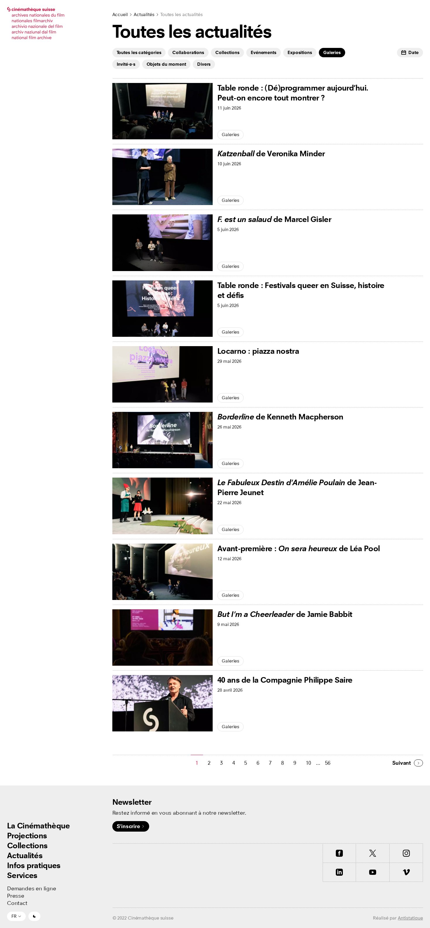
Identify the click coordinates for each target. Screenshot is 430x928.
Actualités (24, 855)
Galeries (332, 52)
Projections (27, 835)
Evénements (263, 52)
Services (22, 875)
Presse (15, 896)
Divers (204, 64)
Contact (17, 903)
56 (328, 763)
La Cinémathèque (38, 825)
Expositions (300, 52)
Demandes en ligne (31, 888)
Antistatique (410, 918)
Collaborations (188, 52)
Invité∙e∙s (126, 64)
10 (309, 763)
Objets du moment (166, 64)
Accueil (120, 14)
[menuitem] (38, 826)
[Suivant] (418, 762)
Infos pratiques (34, 865)
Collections (27, 845)
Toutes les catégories (139, 52)
